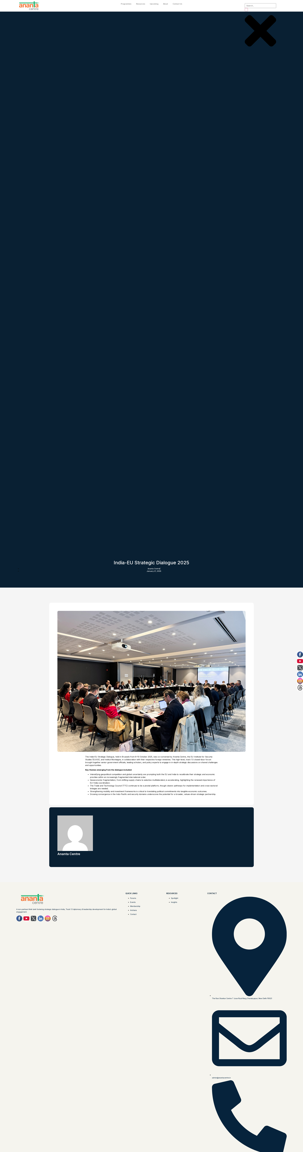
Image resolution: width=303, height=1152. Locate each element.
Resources (140, 4)
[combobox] (260, 5)
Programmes (126, 4)
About (165, 4)
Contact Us (177, 4)
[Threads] (55, 918)
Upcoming (154, 4)
